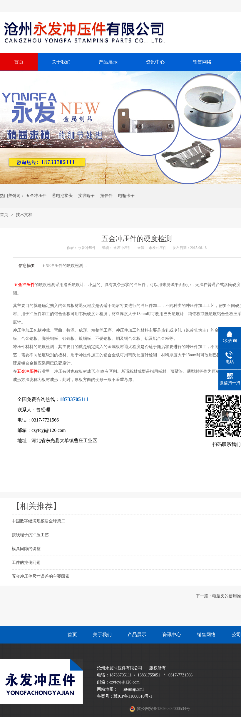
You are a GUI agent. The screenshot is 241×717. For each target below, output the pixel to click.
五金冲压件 (36, 195)
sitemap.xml (133, 689)
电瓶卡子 (126, 195)
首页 (4, 215)
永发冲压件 (87, 248)
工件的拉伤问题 (26, 562)
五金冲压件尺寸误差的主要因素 (40, 576)
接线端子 (86, 195)
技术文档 (24, 215)
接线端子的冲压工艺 (30, 535)
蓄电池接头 (62, 195)
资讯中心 (171, 634)
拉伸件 (106, 195)
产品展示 (137, 634)
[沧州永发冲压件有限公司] (41, 703)
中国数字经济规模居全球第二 (38, 521)
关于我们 (102, 634)
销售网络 (206, 634)
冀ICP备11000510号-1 (132, 696)
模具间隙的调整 (26, 548)
